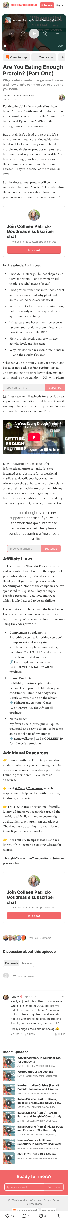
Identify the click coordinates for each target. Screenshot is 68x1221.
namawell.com (24, 738)
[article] (34, 1062)
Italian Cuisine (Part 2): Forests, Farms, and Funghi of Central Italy (39, 1114)
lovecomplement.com (28, 662)
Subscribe (47, 5)
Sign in (60, 5)
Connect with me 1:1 (21, 760)
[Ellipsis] (63, 996)
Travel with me (17, 806)
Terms (56, 1200)
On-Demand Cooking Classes (36, 844)
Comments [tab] (11, 963)
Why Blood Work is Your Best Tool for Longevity (39, 1059)
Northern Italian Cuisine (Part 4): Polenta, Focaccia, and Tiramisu (38, 1087)
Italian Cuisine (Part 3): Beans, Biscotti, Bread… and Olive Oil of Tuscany (38, 1101)
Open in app (18, 57)
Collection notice (34, 1203)
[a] (9, 1062)
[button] (10, 33)
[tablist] (18, 963)
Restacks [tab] (27, 963)
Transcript (46, 57)
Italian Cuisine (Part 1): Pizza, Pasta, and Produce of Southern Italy (40, 1128)
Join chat (34, 250)
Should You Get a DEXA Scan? (36, 1154)
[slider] (30, 46)
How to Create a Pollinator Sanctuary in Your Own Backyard (39, 1142)
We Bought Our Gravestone (35, 1071)
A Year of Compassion (29, 788)
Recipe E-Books (38, 840)
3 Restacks (45, 937)
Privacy (47, 1200)
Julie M (15, 996)
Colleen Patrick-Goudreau (18, 96)
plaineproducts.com (27, 702)
